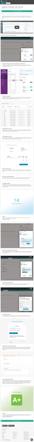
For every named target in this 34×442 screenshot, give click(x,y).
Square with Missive (26, 435)
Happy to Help (9, 440)
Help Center (14, 432)
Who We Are (3, 436)
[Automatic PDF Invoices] (17, 166)
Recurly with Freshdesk (26, 432)
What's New (3, 432)
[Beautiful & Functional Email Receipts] (17, 343)
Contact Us (3, 437)
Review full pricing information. (6, 219)
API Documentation (15, 433)
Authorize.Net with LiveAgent (27, 438)
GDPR (13, 437)
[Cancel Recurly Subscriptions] (17, 280)
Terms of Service (15, 435)
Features (3, 433)
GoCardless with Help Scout (27, 434)
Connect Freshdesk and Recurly (17, 11)
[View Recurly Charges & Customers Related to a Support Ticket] (17, 61)
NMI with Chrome (26, 433)
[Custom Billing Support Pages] (17, 376)
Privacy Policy (14, 436)
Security (3, 435)
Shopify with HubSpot (26, 436)
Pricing (3, 434)
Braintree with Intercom (26, 439)
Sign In (3, 3)
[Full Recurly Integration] (17, 93)
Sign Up (8, 3)
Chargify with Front (26, 437)
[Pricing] (17, 214)
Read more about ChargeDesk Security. (7, 416)
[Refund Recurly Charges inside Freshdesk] (17, 247)
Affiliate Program (15, 434)
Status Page (14, 438)
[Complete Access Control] (17, 126)
